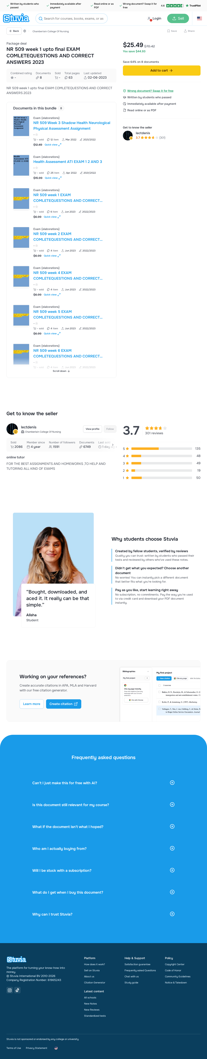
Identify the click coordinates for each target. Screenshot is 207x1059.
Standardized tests (95, 1015)
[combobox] (71, 18)
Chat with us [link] (132, 976)
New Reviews (91, 1009)
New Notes (90, 1003)
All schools (90, 997)
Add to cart (159, 70)
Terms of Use (13, 1048)
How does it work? (94, 964)
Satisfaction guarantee (137, 964)
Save (174, 31)
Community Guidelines (177, 976)
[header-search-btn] (40, 19)
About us (89, 976)
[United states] (24, 31)
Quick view (51, 144)
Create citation (61, 704)
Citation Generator (94, 982)
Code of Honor (173, 970)
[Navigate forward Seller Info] (112, 444)
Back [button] (16, 31)
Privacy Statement (36, 1048)
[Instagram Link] (9, 990)
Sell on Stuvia (92, 970)
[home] (16, 18)
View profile (92, 429)
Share (191, 31)
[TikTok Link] (17, 990)
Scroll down (59, 371)
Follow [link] (110, 429)
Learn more (31, 704)
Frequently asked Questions (140, 970)
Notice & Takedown (176, 982)
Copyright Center (174, 964)
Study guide (131, 982)
